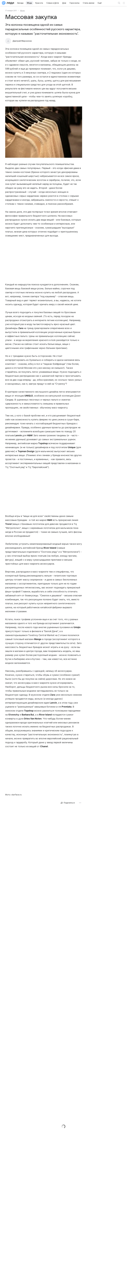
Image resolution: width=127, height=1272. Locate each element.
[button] (43, 132)
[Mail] (3, 3)
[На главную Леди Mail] (9, 3)
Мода (22, 11)
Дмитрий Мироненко (22, 41)
